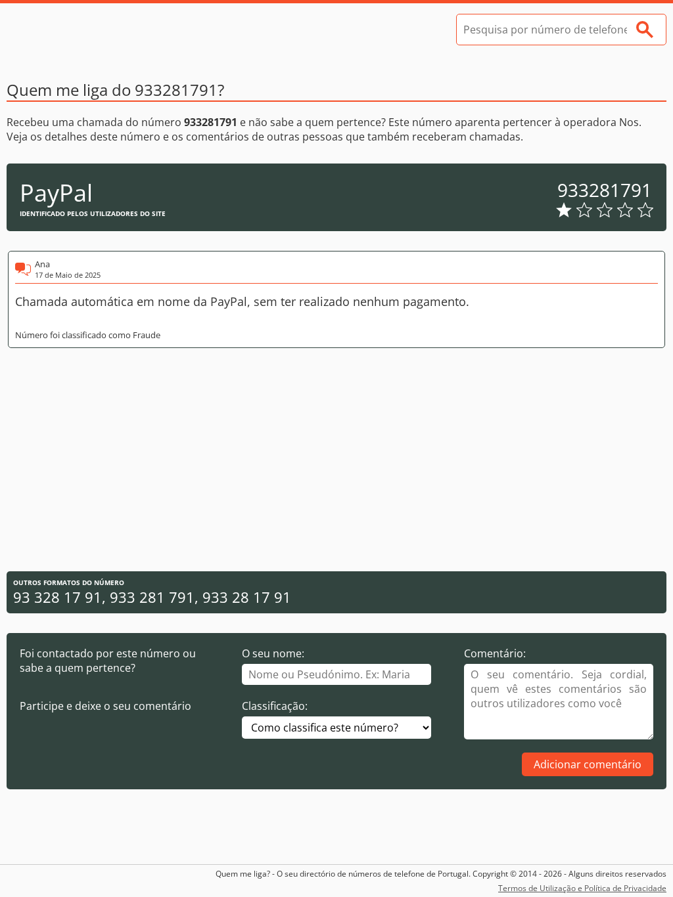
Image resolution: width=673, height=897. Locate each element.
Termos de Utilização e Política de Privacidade (582, 888)
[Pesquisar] (644, 29)
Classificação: (275, 706)
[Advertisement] (336, 460)
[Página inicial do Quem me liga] (105, 29)
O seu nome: (273, 653)
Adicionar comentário (587, 764)
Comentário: (495, 653)
